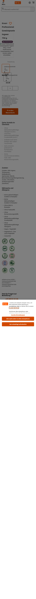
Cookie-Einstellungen (18, 315)
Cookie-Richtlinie (14, 308)
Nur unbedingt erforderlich (18, 324)
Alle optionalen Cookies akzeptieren (18, 318)
